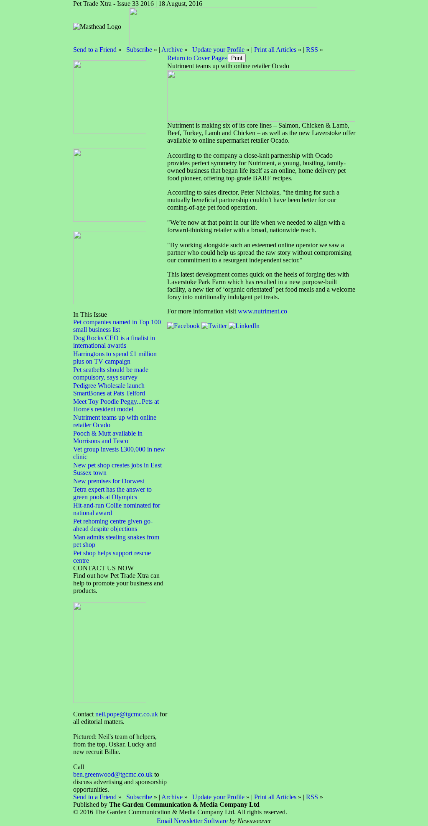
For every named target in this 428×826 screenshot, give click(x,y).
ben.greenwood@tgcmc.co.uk (113, 774)
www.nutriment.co (262, 311)
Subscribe (139, 49)
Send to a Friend (95, 49)
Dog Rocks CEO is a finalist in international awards (114, 341)
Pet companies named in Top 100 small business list (117, 325)
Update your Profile (218, 49)
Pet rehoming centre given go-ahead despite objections (113, 525)
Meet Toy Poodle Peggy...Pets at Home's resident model (116, 405)
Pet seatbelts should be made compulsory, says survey (110, 373)
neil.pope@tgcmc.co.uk (126, 714)
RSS (312, 49)
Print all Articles (275, 49)
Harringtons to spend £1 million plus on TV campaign (115, 357)
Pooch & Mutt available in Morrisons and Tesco (108, 437)
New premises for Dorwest (108, 481)
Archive (172, 49)
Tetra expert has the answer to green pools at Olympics (112, 493)
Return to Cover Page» (197, 58)
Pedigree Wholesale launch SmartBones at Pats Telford (109, 389)
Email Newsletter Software (192, 820)
